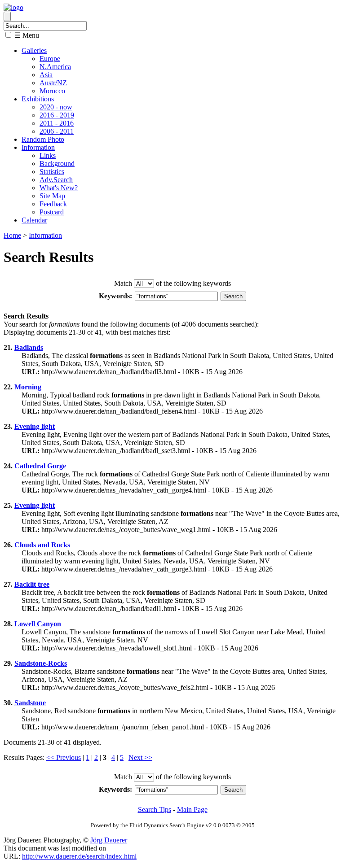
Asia (46, 75)
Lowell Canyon (37, 624)
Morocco (52, 91)
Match (123, 283)
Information (38, 147)
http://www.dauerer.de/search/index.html (79, 856)
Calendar (34, 220)
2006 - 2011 (57, 131)
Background (57, 163)
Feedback (53, 204)
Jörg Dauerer (108, 840)
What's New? (59, 188)
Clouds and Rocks (42, 545)
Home (12, 235)
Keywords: (115, 296)
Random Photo (43, 139)
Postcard (52, 212)
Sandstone (30, 703)
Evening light (34, 426)
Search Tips (154, 809)
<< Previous (63, 757)
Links (48, 155)
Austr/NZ (53, 83)
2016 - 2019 (57, 115)
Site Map (52, 196)
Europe (50, 58)
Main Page (192, 809)
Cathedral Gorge (40, 466)
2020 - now (56, 107)
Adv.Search (56, 179)
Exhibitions (38, 99)
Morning (27, 387)
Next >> (140, 757)
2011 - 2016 (57, 123)
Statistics (52, 171)
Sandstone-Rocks (40, 663)
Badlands (28, 347)
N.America (55, 66)
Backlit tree (31, 584)
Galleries (34, 50)
